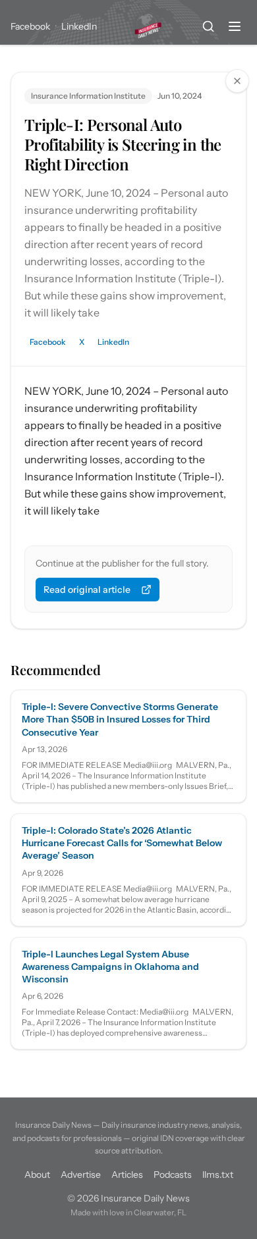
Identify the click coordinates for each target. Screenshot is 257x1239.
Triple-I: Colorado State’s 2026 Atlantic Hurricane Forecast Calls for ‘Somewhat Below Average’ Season (122, 843)
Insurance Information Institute (88, 96)
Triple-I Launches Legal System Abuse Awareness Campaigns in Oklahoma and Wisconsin (110, 967)
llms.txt (217, 1174)
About (37, 1174)
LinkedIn (79, 26)
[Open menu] (234, 26)
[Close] (237, 81)
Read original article (86, 589)
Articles (127, 1174)
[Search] (208, 26)
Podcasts (173, 1174)
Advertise (81, 1174)
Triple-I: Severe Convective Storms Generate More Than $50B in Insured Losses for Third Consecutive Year (120, 719)
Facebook (30, 26)
